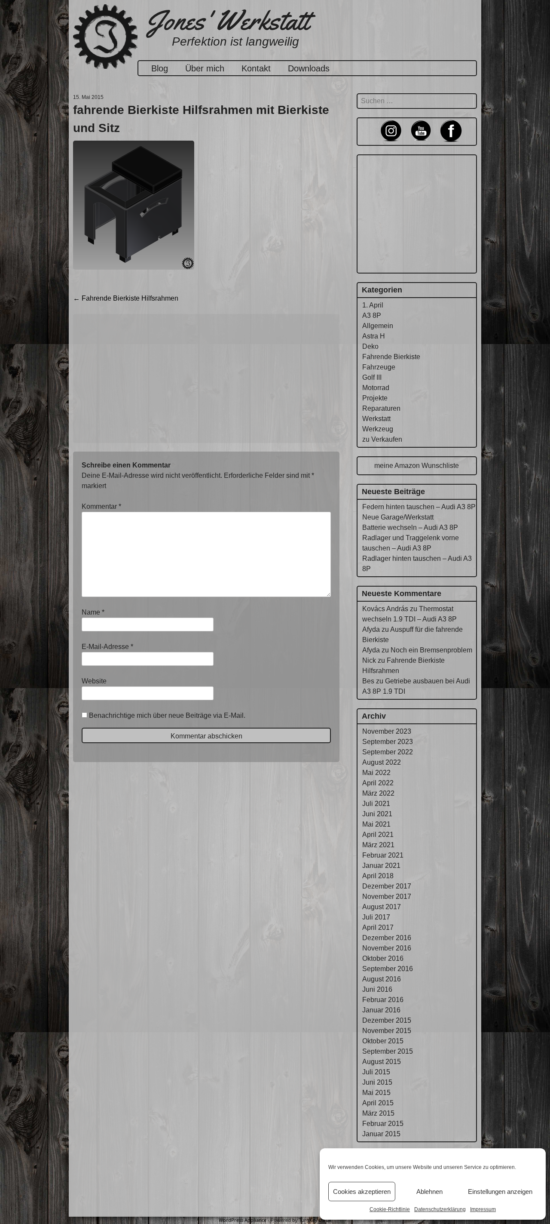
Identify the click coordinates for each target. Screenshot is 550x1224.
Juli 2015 (376, 1072)
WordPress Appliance (242, 1220)
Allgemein (377, 325)
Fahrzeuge (378, 367)
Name (93, 612)
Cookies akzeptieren (362, 1191)
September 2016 (387, 968)
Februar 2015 (382, 1123)
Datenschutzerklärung (440, 1209)
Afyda (371, 629)
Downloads (309, 68)
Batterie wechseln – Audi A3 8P (410, 527)
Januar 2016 (381, 1010)
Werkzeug (377, 429)
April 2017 (378, 927)
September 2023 (387, 741)
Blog (159, 68)
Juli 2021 (376, 803)
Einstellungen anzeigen (500, 1191)
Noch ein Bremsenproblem (431, 650)
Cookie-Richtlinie (390, 1209)
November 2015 (386, 1030)
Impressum (483, 1209)
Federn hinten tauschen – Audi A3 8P (419, 507)
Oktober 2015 (382, 1041)
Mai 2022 (376, 772)
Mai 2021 (376, 824)
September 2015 (387, 1051)
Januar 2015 (381, 1134)
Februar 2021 (382, 855)
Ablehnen (429, 1191)
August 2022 (381, 762)
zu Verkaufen (382, 439)
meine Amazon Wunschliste (416, 465)
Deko (370, 346)
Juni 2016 (377, 989)
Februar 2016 (382, 999)
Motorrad (375, 387)
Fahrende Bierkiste (391, 356)
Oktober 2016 (382, 958)
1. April (372, 305)
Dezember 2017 (386, 886)
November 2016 (386, 948)
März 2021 (378, 845)
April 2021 (378, 834)
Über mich (204, 68)
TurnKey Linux (315, 1220)
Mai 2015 (376, 1092)
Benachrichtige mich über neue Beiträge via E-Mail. (167, 715)
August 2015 (381, 1061)
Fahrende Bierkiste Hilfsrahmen (125, 298)
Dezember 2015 (386, 1020)
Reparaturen (381, 408)
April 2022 (378, 783)
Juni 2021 (377, 814)
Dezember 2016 (386, 937)
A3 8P (371, 315)
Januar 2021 (381, 865)
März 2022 (378, 793)
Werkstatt (376, 418)
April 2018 (378, 876)
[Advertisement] (206, 378)
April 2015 (378, 1103)
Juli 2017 (376, 917)
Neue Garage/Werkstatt (398, 517)
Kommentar (101, 506)
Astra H (373, 336)
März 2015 (378, 1113)
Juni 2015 (377, 1082)
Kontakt (256, 68)
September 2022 (387, 752)
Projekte (375, 398)
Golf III (372, 377)
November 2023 (386, 731)
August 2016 (381, 979)
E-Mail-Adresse (107, 646)
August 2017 (381, 906)
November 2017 (386, 896)
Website (94, 681)
